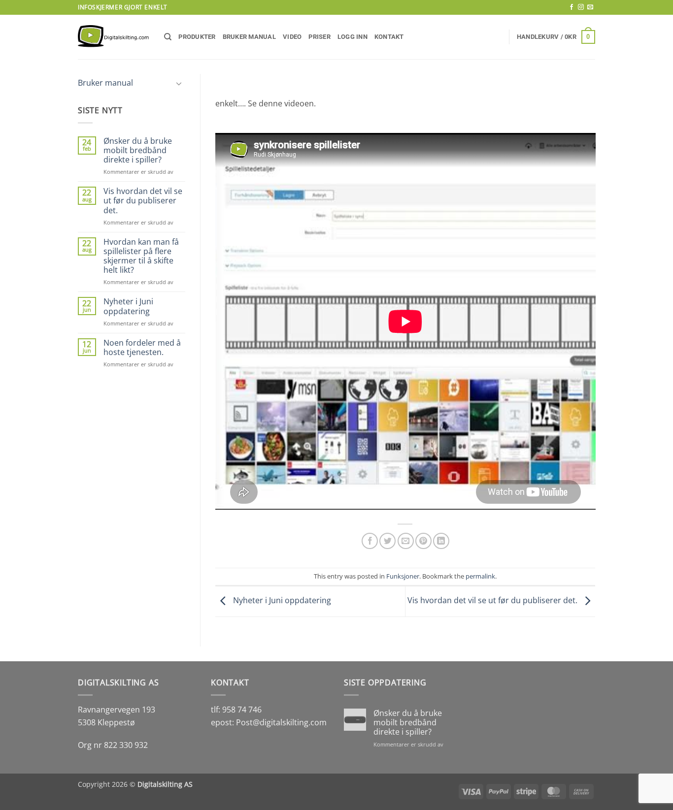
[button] (556, 37)
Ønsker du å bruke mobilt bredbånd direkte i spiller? (137, 150)
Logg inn (352, 36)
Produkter (196, 36)
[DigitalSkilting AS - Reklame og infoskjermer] (113, 37)
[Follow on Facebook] (571, 7)
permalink (480, 576)
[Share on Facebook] (370, 541)
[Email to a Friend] (406, 541)
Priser (319, 36)
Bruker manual (249, 36)
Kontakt (389, 36)
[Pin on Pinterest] (423, 541)
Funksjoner (402, 576)
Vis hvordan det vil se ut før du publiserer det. (142, 201)
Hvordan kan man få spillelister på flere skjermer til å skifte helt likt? (141, 256)
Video (292, 36)
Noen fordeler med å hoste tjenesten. (142, 347)
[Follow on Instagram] (581, 7)
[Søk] (167, 37)
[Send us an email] (590, 7)
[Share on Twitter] (387, 541)
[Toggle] (179, 83)
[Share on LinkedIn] (441, 541)
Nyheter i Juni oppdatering (128, 306)
